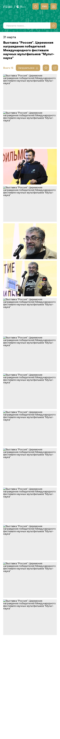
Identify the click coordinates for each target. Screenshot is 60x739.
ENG (44, 6)
